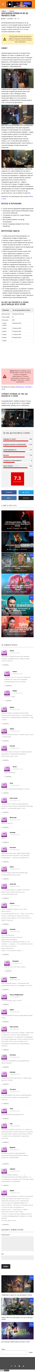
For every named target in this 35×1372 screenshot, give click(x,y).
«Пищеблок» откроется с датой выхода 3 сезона (16, 1295)
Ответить (6, 665)
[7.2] (17, 1339)
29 (15, 18)
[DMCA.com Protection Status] (4, 1371)
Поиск (3, 1349)
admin (4, 18)
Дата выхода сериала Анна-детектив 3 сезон (15, 1342)
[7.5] (17, 1314)
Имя (2, 1254)
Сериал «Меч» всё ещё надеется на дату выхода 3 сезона (17, 1318)
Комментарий (5, 1235)
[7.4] (17, 1292)
